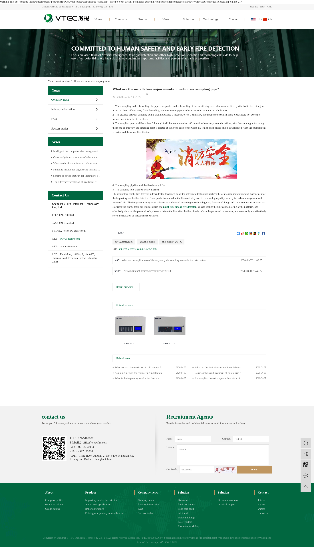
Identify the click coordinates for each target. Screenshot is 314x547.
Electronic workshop (188, 526)
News (166, 19)
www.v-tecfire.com (70, 238)
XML (269, 6)
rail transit (183, 513)
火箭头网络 (170, 542)
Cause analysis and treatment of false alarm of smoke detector (77, 157)
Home (98, 19)
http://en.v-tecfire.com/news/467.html (137, 249)
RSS (262, 6)
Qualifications (52, 509)
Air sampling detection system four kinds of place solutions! (226, 378)
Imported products (94, 509)
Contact (234, 19)
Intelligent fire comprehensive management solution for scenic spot (77, 151)
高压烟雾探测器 (147, 242)
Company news (102, 81)
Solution (188, 19)
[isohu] (255, 233)
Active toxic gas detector (98, 504)
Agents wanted (261, 506)
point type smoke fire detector (227, 537)
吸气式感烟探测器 (124, 242)
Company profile (54, 500)
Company (121, 19)
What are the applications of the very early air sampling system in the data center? (164, 260)
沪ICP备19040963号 (152, 537)
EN (259, 19)
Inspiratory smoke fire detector (101, 500)
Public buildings (186, 517)
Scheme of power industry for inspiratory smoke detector (77, 175)
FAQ (54, 118)
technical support (226, 504)
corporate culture (54, 504)
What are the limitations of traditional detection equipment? (225, 367)
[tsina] (242, 233)
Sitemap (254, 6)
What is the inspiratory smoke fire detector (137, 378)
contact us (263, 513)
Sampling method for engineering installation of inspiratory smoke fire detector (77, 169)
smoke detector (250, 537)
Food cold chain (186, 509)
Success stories (59, 128)
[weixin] (246, 233)
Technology (211, 19)
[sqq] (250, 233)
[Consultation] (306, 443)
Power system (185, 522)
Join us (261, 500)
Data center (184, 500)
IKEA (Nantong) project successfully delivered (147, 271)
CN (270, 19)
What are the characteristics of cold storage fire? (77, 163)
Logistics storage (186, 504)
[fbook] (263, 233)
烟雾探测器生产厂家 (172, 242)
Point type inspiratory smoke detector (104, 513)
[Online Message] (306, 475)
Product (143, 19)
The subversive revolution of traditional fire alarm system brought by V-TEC (77, 182)
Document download (228, 500)
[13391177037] (306, 454)
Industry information (63, 109)
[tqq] (259, 233)
